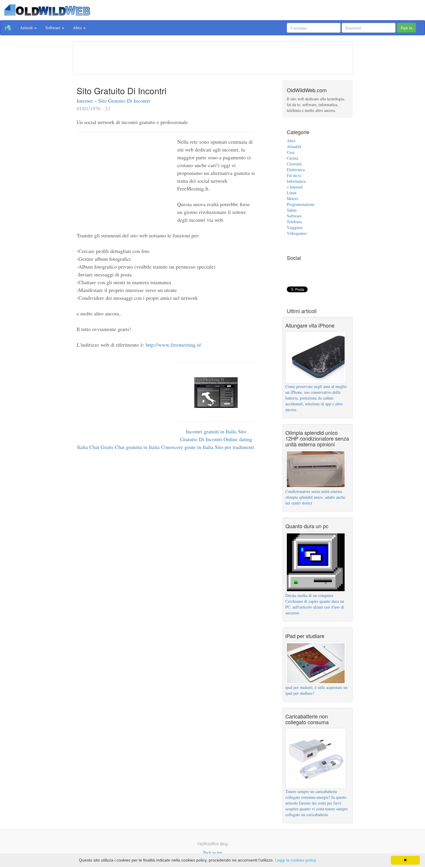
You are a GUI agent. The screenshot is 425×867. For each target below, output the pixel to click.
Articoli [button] (27, 27)
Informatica (296, 181)
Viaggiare (295, 227)
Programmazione (301, 204)
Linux (292, 192)
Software (294, 216)
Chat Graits (102, 446)
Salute (292, 210)
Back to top (212, 852)
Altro (291, 140)
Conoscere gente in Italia (188, 446)
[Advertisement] (212, 57)
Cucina (292, 158)
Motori (292, 198)
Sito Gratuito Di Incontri (124, 100)
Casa (290, 152)
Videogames (297, 233)
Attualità (294, 146)
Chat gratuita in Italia (138, 446)
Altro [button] (78, 27)
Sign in (406, 27)
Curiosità (294, 164)
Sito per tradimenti (234, 446)
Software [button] (53, 27)
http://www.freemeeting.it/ (173, 344)
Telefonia (294, 221)
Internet (85, 100)
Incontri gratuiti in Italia (212, 431)
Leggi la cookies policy (295, 860)
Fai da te (294, 175)
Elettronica (296, 169)
